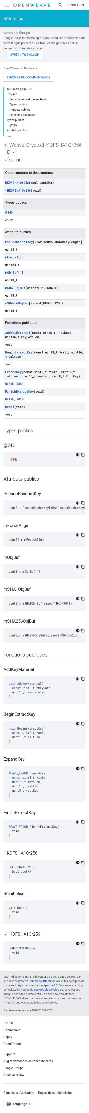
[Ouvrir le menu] (7, 5)
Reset (9, 407)
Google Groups (13, 1068)
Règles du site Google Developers (42, 989)
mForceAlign (15, 257)
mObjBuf (11, 272)
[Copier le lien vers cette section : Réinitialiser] (30, 894)
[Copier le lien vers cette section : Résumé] (26, 160)
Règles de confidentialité (55, 1092)
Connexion (75, 5)
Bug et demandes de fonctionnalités (28, 1061)
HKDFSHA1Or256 (17, 183)
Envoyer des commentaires (28, 77)
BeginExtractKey (18, 352)
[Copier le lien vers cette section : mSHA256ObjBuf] (39, 621)
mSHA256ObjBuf (17, 303)
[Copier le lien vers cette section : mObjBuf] (24, 557)
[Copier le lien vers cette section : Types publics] (37, 431)
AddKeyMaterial (17, 333)
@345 (9, 212)
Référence (13, 18)
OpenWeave (11, 68)
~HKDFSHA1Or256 (18, 190)
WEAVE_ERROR (14, 384)
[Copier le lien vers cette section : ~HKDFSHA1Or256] (44, 934)
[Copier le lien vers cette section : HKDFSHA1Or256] (41, 853)
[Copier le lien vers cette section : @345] (18, 445)
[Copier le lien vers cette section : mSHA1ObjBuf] (35, 589)
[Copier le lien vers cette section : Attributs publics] (43, 479)
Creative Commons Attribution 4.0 (39, 981)
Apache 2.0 (50, 985)
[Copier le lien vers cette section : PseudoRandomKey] (45, 494)
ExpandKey (13, 372)
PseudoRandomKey (19, 242)
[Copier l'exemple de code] (83, 454)
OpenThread (12, 1044)
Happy (7, 1037)
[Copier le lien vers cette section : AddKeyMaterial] (38, 669)
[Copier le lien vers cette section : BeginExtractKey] (39, 714)
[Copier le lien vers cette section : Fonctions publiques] (51, 655)
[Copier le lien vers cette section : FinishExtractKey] (40, 813)
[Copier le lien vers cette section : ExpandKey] (28, 759)
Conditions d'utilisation (18, 1092)
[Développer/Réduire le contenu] (30, 89)
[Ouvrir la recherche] (60, 5)
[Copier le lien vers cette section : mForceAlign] (32, 525)
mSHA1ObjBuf (15, 288)
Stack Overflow (13, 1075)
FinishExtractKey (19, 391)
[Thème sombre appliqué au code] (77, 454)
